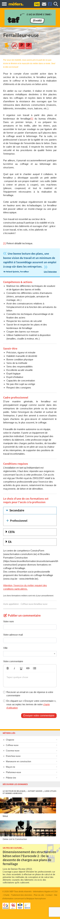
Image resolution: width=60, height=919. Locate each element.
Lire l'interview (50, 271)
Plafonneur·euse (13, 772)
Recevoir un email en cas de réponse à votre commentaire (29, 694)
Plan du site (39, 895)
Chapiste (10, 740)
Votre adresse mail (13, 634)
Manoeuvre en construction (18, 761)
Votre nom (8, 621)
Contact (49, 895)
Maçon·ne (10, 767)
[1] (32, 118)
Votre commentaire (13, 661)
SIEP (11, 891)
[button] (8, 668)
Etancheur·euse (13, 756)
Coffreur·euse (12, 745)
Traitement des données (21, 895)
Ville (5, 648)
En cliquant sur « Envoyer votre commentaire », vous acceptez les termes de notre (31, 704)
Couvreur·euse (12, 750)
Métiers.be (16, 4)
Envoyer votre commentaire (38, 715)
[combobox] (30, 653)
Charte (6, 895)
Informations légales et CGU (45, 891)
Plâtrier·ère (11, 778)
